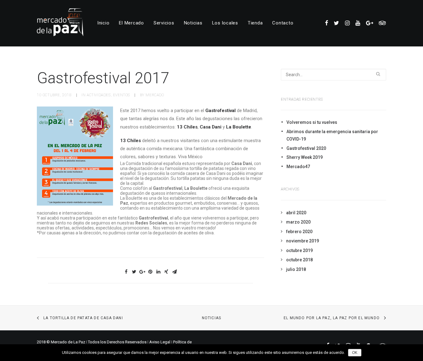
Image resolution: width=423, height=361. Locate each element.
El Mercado (131, 23)
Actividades (99, 95)
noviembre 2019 (302, 240)
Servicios (164, 23)
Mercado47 (298, 166)
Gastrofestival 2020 (306, 148)
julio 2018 (296, 269)
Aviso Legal (159, 342)
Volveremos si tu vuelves (311, 122)
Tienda (255, 23)
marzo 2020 (298, 222)
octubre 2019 (299, 250)
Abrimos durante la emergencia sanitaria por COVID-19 (332, 135)
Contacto (282, 23)
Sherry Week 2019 (304, 157)
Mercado (155, 95)
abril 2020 (296, 212)
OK (354, 352)
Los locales (225, 23)
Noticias (193, 23)
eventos (121, 95)
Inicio (103, 23)
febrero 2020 (299, 231)
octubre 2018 (299, 259)
